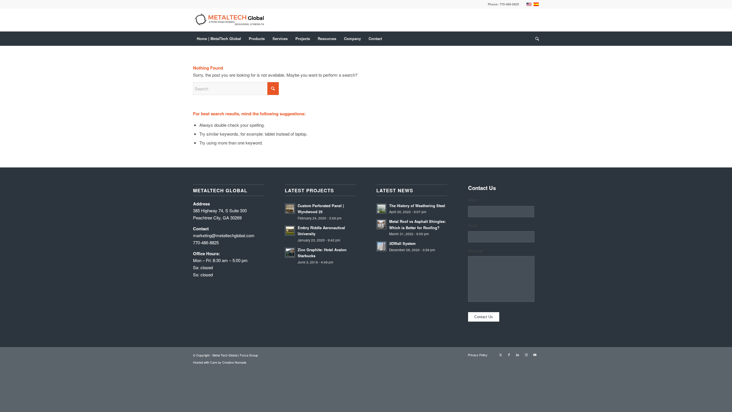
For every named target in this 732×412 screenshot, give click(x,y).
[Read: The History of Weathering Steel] (381, 208)
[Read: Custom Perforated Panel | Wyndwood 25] (290, 208)
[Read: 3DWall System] (381, 246)
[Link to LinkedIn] (517, 354)
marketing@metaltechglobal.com (223, 235)
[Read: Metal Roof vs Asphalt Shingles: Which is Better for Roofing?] (381, 224)
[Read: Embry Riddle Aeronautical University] (290, 230)
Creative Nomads (234, 362)
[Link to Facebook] (509, 354)
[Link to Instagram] (526, 354)
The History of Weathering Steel (417, 205)
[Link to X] (500, 354)
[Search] (535, 38)
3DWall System (402, 243)
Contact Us (483, 317)
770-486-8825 (509, 4)
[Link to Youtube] (534, 354)
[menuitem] (219, 38)
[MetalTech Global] (351, 20)
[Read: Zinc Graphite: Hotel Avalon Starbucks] (290, 252)
